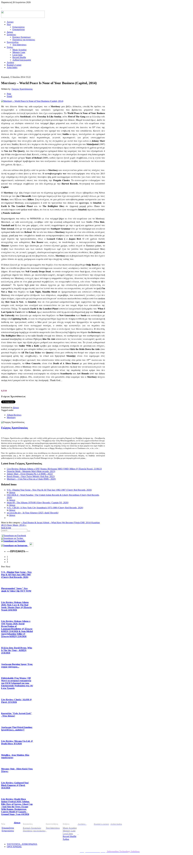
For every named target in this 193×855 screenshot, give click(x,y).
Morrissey (11, 417)
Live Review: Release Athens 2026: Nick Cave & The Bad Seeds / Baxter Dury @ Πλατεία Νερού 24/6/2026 (16, 606)
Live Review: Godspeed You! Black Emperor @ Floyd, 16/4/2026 (15, 785)
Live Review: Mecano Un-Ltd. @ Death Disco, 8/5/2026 (17, 742)
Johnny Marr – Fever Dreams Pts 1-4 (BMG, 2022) (30, 474)
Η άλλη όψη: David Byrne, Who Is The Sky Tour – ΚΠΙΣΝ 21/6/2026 (16, 650)
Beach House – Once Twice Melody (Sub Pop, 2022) (31, 476)
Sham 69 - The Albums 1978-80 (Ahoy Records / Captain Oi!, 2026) (37, 502)
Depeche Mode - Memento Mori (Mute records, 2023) (31, 471)
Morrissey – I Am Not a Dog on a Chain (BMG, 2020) (31, 479)
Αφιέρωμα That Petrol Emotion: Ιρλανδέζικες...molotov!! (16, 728)
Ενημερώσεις (8, 831)
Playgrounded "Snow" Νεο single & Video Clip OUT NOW (16, 589)
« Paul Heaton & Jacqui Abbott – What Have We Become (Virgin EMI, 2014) (56, 522)
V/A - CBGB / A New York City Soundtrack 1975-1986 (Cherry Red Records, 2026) (45, 507)
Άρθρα (66, 839)
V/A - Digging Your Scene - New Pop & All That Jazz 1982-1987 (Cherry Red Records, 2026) (49, 490)
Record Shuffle (69, 836)
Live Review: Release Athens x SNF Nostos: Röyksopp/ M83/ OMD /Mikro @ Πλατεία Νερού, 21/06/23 (54, 469)
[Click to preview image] (32, 101)
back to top (6, 527)
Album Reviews (14, 415)
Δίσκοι (16, 407)
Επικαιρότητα (8, 828)
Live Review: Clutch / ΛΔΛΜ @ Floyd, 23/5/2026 (16, 700)
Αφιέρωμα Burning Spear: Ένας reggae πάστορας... (17, 665)
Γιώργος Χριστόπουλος (22, 89)
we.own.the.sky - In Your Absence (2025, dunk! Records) (32, 513)
